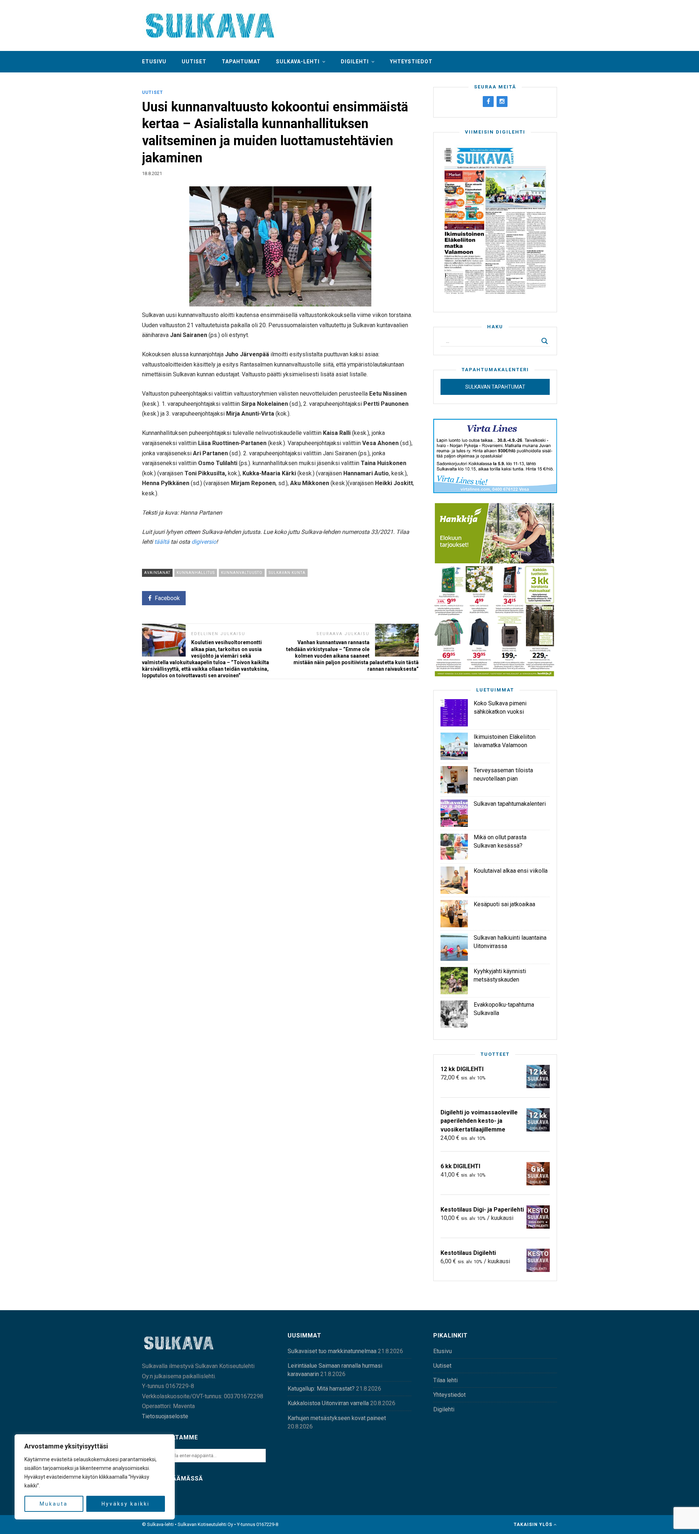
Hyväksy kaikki (126, 1504)
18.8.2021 (152, 173)
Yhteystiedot (411, 61)
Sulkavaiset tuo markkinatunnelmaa (332, 1351)
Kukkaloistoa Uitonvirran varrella (328, 1403)
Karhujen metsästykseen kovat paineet (337, 1418)
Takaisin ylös (534, 1524)
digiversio (203, 541)
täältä (161, 541)
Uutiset (194, 61)
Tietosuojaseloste (165, 1416)
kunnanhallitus (196, 573)
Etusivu (154, 61)
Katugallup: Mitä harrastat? (321, 1388)
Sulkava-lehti (298, 61)
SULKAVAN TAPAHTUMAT (495, 387)
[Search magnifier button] (545, 341)
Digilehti (355, 61)
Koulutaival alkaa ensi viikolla (511, 870)
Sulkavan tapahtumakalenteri (510, 803)
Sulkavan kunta (287, 573)
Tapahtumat (241, 61)
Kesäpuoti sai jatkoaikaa (504, 904)
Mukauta (54, 1504)
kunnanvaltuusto (241, 573)
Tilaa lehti (445, 1380)
